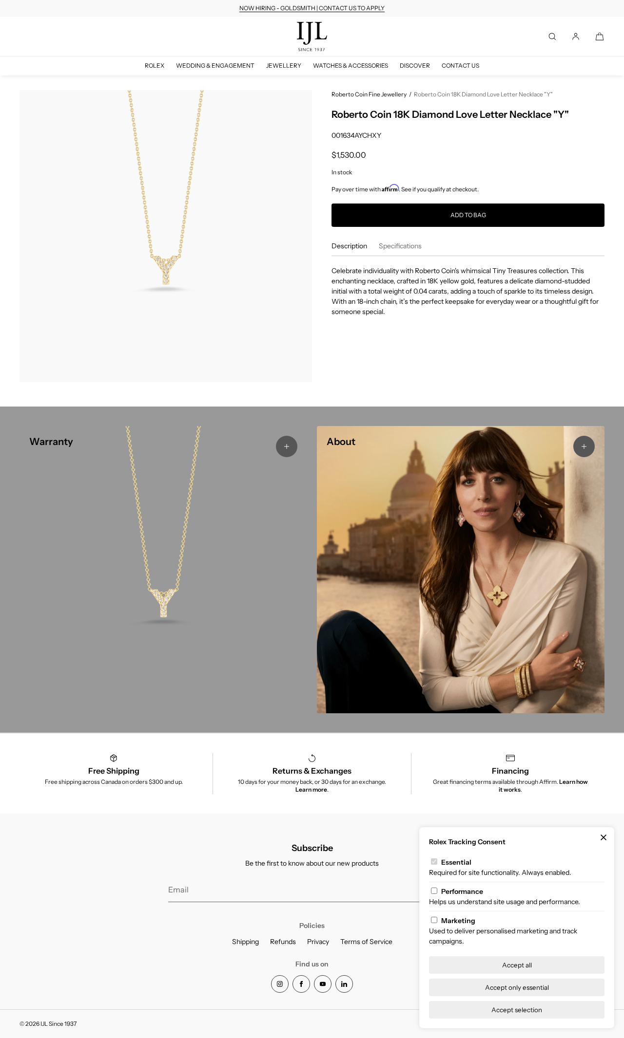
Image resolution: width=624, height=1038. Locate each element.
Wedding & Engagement (215, 65)
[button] (552, 36)
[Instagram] (280, 984)
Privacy (318, 941)
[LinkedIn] (344, 984)
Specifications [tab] (400, 245)
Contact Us (460, 65)
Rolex (154, 65)
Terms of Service (366, 941)
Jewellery (283, 65)
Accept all (517, 965)
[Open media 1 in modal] (166, 236)
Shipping (245, 941)
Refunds (283, 941)
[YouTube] (322, 984)
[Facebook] (301, 984)
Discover (415, 65)
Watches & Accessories (350, 65)
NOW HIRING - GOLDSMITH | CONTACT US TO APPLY (312, 8)
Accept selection (516, 1010)
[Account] (575, 36)
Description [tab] (349, 245)
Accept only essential (517, 987)
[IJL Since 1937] (312, 36)
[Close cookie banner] (603, 838)
